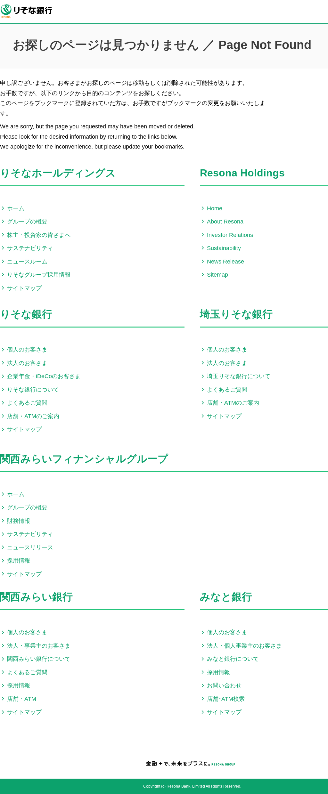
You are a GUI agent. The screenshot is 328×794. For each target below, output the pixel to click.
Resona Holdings (242, 173)
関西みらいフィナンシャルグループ (84, 459)
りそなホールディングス (58, 173)
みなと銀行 (226, 597)
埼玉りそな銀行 (236, 314)
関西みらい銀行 (36, 597)
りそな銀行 (26, 314)
